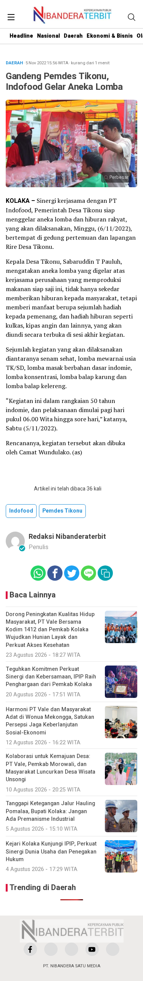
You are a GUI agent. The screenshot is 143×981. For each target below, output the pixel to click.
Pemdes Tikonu (62, 511)
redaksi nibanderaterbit (67, 537)
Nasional (48, 36)
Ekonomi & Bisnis (110, 36)
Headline (21, 36)
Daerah (73, 36)
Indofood (21, 511)
